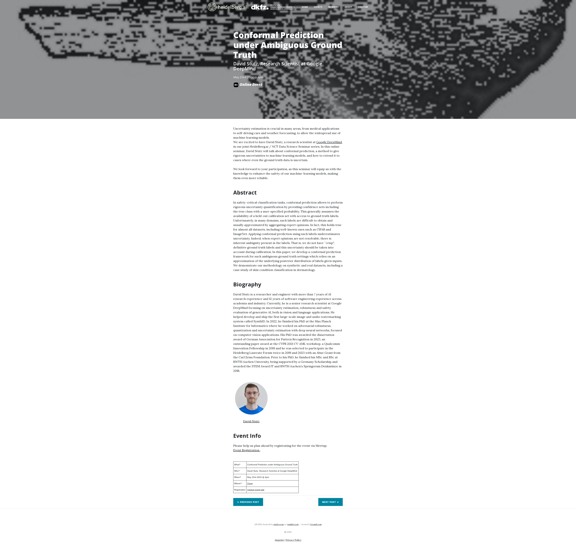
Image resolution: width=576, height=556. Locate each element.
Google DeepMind (329, 142)
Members (333, 7)
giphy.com (278, 524)
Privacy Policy (293, 539)
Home (305, 7)
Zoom (250, 483)
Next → (330, 502)
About (348, 7)
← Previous (248, 502)
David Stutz (251, 421)
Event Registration (246, 450)
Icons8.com (316, 524)
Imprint (279, 539)
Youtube (363, 7)
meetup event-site (255, 490)
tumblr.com (292, 524)
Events (318, 7)
